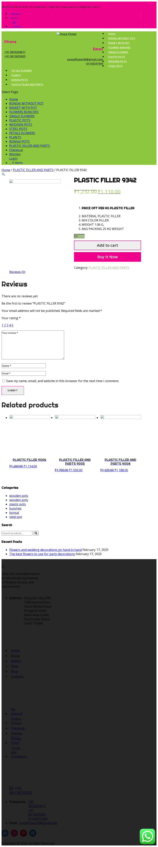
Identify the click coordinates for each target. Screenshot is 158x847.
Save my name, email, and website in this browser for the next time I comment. (62, 381)
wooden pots (18, 496)
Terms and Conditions (19, 752)
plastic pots (17, 504)
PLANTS (16, 75)
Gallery (16, 661)
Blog (14, 671)
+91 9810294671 (14, 52)
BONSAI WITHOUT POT (121, 38)
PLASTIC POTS (116, 56)
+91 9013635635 (14, 56)
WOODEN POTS (117, 61)
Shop (14, 666)
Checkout (16, 13)
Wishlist (14, 18)
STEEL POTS (115, 66)
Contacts (17, 676)
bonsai (14, 513)
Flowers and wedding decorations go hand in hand (45, 550)
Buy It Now (107, 256)
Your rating (11, 318)
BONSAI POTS (20, 80)
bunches (15, 508)
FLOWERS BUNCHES (119, 47)
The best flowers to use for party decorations (42, 554)
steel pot (15, 517)
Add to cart (107, 245)
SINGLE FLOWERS (118, 52)
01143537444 (94, 63)
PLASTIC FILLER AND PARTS (27, 84)
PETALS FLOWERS (22, 70)
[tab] (17, 272)
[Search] (36, 533)
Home (111, 33)
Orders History (16, 721)
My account (16, 711)
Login (13, 22)
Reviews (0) (17, 272)
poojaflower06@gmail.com (85, 59)
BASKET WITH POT (119, 43)
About (15, 656)
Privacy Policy (16, 740)
